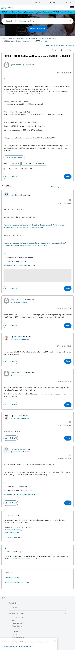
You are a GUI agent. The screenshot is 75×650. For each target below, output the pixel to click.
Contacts (14, 607)
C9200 (15, 169)
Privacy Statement (9, 646)
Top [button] (5, 598)
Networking (42, 38)
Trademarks (15, 631)
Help (13, 620)
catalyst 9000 (23, 169)
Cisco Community (7, 38)
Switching (52, 38)
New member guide (12, 532)
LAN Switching (27, 163)
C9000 (9, 169)
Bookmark (49, 45)
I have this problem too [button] (14, 157)
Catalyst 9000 (15, 163)
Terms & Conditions (18, 623)
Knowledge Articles (12, 578)
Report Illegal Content (18, 637)
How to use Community (13, 530)
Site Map (14, 634)
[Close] (55, 641)
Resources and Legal (16, 613)
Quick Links (13, 603)
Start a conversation (37, 29)
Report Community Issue (19, 618)
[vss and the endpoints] (64, 187)
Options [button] (69, 45)
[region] (28, 644)
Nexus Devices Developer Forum (17, 582)
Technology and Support (26, 38)
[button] (6, 176)
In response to (19, 302)
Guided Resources (17, 559)
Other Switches (40, 163)
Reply (68, 176)
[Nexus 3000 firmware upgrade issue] (67, 187)
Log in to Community (13, 537)
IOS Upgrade (33, 169)
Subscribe (60, 45)
